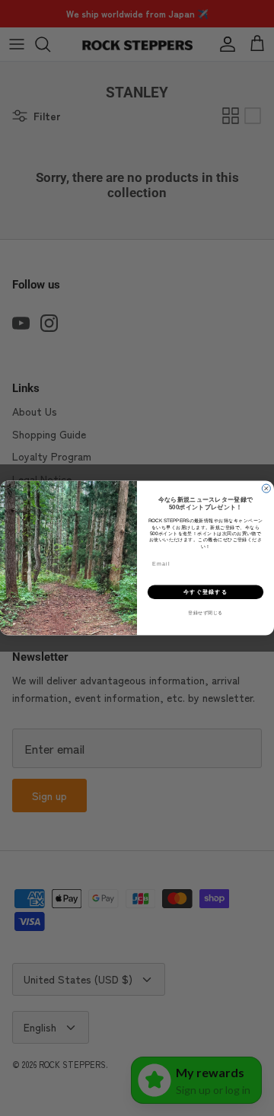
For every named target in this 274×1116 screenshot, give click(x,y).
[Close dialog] (266, 488)
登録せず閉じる (205, 613)
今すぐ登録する (205, 592)
